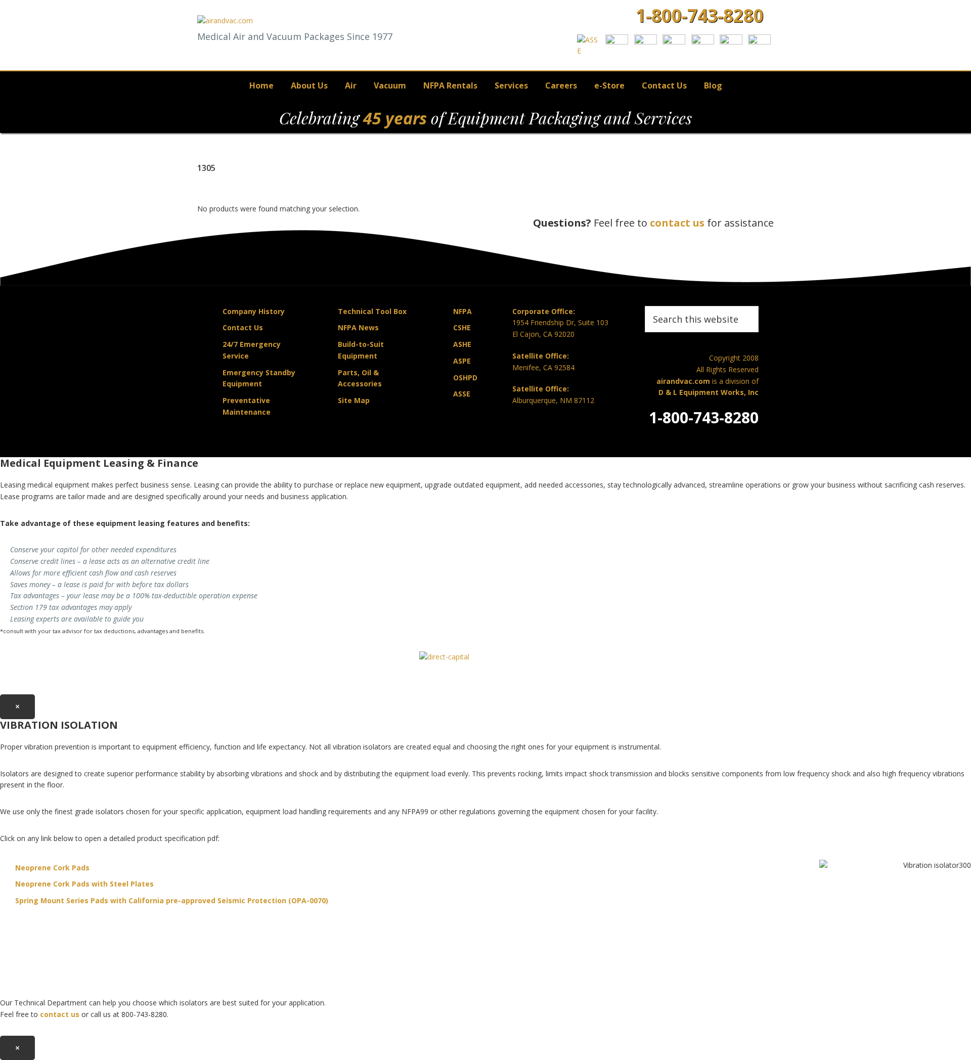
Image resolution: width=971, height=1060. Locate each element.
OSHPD (465, 377)
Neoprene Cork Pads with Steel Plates (84, 884)
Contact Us (243, 327)
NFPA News (358, 327)
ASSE (461, 394)
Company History (254, 311)
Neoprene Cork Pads (52, 867)
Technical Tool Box (372, 311)
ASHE (462, 344)
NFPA (462, 311)
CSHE (462, 327)
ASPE (462, 361)
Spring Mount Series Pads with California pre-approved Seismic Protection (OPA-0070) (171, 900)
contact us (677, 223)
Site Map (354, 400)
